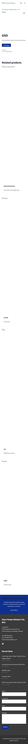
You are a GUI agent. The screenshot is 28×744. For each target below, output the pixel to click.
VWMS (5, 581)
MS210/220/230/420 (9, 186)
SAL (5, 449)
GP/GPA (6, 317)
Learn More (14, 610)
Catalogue (6, 45)
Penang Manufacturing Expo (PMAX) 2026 (13, 664)
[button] (24, 13)
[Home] (2, 9)
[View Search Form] (21, 3)
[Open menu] (24, 3)
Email (4, 705)
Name (4, 691)
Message (4, 713)
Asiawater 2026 (6, 676)
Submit (5, 727)
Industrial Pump (9, 51)
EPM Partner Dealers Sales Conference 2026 (14, 682)
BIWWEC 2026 (6, 670)
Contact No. (5, 698)
